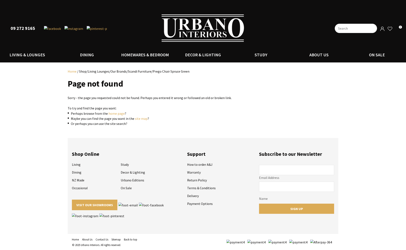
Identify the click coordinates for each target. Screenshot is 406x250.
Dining (87, 54)
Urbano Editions (132, 180)
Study (261, 54)
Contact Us (102, 239)
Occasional (80, 188)
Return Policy (197, 180)
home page (116, 113)
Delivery (193, 196)
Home (72, 71)
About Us (319, 54)
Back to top (130, 239)
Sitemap (116, 239)
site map (141, 118)
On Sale (377, 54)
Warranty (194, 172)
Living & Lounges (27, 54)
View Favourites (390, 29)
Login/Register (382, 29)
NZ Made (78, 180)
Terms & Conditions (201, 188)
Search (372, 28)
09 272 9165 (23, 28)
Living (76, 164)
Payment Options (200, 204)
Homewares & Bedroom (145, 54)
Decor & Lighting (203, 54)
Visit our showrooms (94, 205)
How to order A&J (200, 164)
